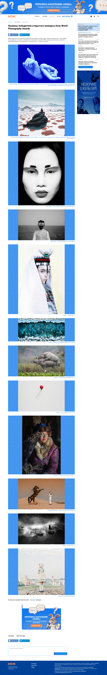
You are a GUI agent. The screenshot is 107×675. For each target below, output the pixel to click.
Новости (52, 16)
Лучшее (44, 16)
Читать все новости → (85, 67)
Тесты (59, 16)
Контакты (34, 665)
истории (10, 22)
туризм (80, 46)
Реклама (33, 663)
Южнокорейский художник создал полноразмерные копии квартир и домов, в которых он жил (88, 35)
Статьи (37, 16)
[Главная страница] (11, 16)
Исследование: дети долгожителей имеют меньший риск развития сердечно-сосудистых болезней (88, 56)
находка (80, 59)
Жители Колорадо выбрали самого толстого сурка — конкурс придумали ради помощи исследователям (88, 28)
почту (82, 669)
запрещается (57, 668)
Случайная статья (72, 16)
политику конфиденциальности (62, 672)
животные (81, 24)
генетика (80, 52)
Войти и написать (60, 653)
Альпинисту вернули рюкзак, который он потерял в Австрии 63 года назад (87, 49)
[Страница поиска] (98, 16)
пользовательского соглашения (79, 671)
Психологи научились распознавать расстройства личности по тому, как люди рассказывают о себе (88, 42)
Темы (33, 667)
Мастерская (66, 16)
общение (80, 39)
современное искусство (84, 32)
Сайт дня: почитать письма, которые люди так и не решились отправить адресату (87, 63)
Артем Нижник (17, 22)
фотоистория (21, 636)
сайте (33, 600)
